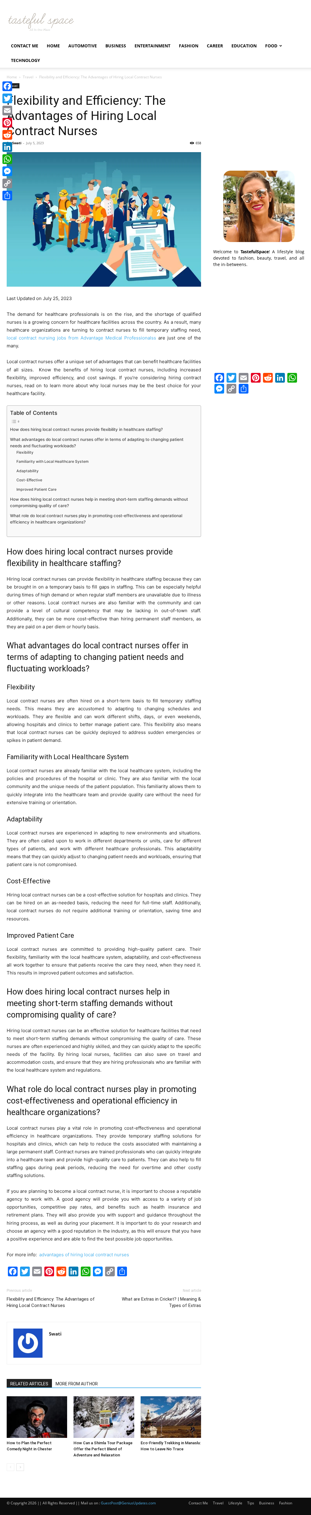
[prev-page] (10, 1467)
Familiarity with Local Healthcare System (52, 461)
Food (271, 46)
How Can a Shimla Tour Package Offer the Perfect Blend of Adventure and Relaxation (102, 1449)
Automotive (82, 46)
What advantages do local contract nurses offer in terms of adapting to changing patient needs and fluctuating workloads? (96, 443)
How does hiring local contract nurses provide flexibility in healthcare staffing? (86, 429)
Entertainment (152, 46)
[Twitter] (7, 98)
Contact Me (24, 46)
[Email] (7, 110)
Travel (28, 77)
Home (53, 46)
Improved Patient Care (36, 489)
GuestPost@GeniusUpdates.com (128, 1503)
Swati (16, 143)
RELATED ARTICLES (29, 1383)
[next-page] (20, 1467)
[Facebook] (7, 86)
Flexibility (24, 452)
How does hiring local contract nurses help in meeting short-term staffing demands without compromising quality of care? (99, 502)
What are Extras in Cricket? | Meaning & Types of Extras (161, 1302)
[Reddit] (7, 135)
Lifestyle (235, 1503)
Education (244, 46)
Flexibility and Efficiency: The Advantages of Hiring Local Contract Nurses (51, 1302)
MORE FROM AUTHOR (77, 1383)
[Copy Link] (7, 183)
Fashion (188, 46)
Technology (25, 60)
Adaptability (27, 471)
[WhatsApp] (7, 159)
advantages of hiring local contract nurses (83, 1254)
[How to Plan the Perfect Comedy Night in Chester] (37, 1417)
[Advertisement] (258, 121)
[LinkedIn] (7, 147)
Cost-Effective (29, 480)
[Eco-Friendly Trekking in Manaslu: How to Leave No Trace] (171, 1417)
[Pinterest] (7, 123)
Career (215, 46)
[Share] (7, 195)
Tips (250, 1503)
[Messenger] (7, 171)
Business (115, 46)
